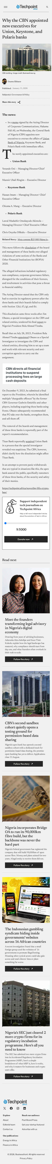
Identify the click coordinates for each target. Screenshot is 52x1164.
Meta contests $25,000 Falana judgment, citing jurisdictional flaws (34, 240)
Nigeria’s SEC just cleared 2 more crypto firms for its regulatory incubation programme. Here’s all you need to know (25, 1041)
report (40, 322)
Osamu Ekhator (14, 82)
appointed (23, 337)
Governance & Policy (21, 95)
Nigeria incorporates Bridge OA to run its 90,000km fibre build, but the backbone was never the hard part (26, 836)
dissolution (30, 248)
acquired (30, 441)
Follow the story (21, 659)
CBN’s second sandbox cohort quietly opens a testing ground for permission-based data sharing (22, 732)
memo (15, 122)
